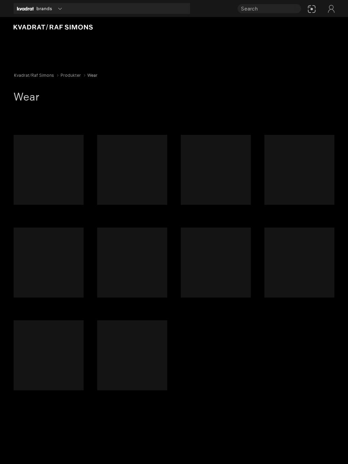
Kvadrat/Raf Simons (34, 75)
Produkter (70, 75)
